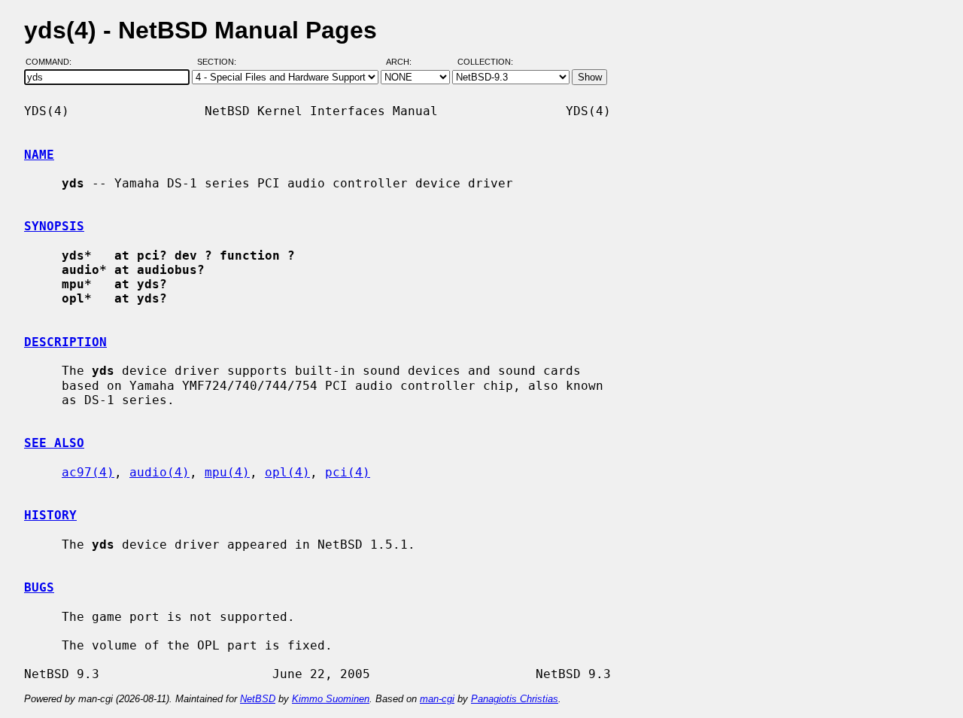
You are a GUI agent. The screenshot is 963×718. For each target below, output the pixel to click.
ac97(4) (88, 472)
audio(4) (159, 472)
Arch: (405, 62)
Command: (53, 62)
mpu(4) (227, 472)
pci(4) (347, 472)
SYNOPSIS (54, 226)
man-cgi (437, 698)
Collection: (485, 62)
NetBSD (257, 698)
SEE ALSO (54, 443)
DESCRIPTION (65, 342)
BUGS (39, 587)
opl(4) (287, 472)
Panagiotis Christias (514, 698)
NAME (39, 155)
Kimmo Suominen (330, 698)
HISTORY (50, 515)
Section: (220, 62)
